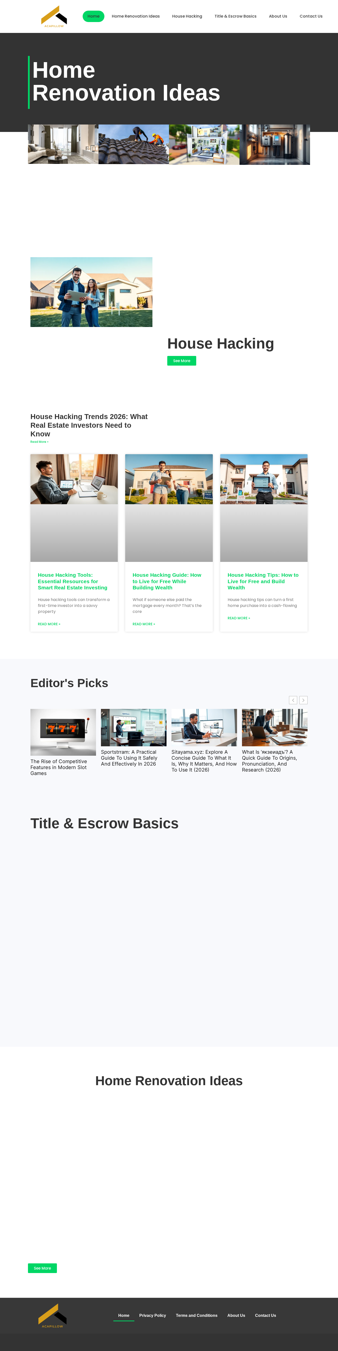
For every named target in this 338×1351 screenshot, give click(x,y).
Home (93, 16)
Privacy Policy (152, 1315)
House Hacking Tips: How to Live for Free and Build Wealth (263, 581)
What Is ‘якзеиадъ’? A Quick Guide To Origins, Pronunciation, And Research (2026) (269, 761)
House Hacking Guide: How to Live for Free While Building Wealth (167, 581)
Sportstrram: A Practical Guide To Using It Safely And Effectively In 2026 (129, 758)
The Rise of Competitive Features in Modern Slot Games (58, 767)
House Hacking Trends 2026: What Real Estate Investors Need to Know (89, 425)
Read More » (39, 442)
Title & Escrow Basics (236, 16)
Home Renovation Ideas (136, 16)
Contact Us (311, 16)
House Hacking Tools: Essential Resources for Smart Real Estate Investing (72, 581)
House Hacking (187, 16)
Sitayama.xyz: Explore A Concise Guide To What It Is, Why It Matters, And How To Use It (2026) (204, 761)
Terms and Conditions (196, 1315)
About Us (278, 16)
